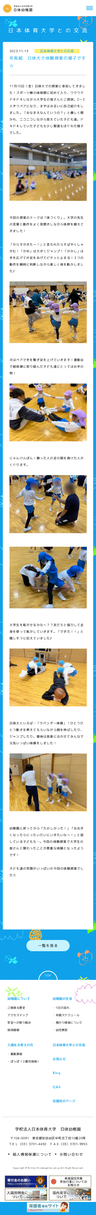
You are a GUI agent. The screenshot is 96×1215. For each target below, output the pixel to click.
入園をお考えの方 (20, 1045)
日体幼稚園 (18, 8)
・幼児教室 (60, 1030)
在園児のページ (64, 1101)
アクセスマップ (17, 1015)
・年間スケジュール (66, 1015)
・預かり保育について (67, 1023)
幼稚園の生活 (62, 999)
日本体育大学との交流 (69, 1045)
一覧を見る (48, 945)
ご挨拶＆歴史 (16, 1008)
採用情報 (13, 1030)
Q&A (57, 1087)
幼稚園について (18, 999)
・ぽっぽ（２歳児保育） (23, 1061)
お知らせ (59, 1059)
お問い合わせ (71, 1154)
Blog (57, 1073)
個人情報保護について (32, 1154)
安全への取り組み (19, 1023)
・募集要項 (14, 1054)
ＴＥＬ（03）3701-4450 (28, 1144)
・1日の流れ (61, 1008)
